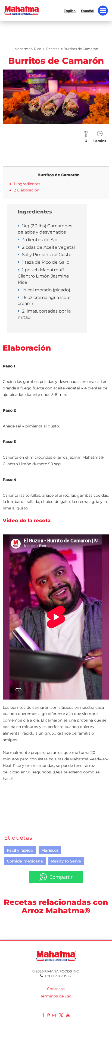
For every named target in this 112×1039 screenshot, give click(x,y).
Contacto (56, 988)
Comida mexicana (25, 861)
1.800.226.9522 (58, 976)
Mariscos (49, 850)
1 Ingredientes (27, 183)
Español (87, 10)
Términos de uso (55, 996)
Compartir (61, 877)
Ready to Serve (66, 861)
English (70, 10)
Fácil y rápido (20, 850)
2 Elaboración (26, 190)
